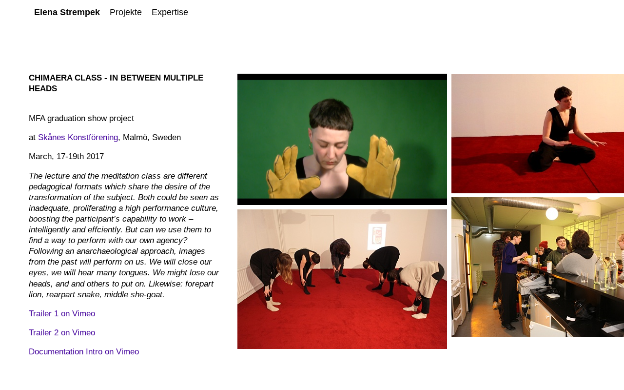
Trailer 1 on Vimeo (62, 313)
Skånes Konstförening (78, 137)
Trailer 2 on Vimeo (62, 332)
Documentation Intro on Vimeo (84, 351)
